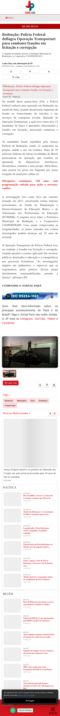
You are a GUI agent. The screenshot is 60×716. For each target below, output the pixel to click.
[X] (49, 71)
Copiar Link (12, 383)
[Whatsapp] (11, 71)
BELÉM (8, 593)
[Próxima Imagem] (54, 352)
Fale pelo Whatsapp (25, 710)
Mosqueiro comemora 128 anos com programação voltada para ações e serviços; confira (30, 184)
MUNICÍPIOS (30, 26)
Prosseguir (30, 701)
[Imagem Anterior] (5, 352)
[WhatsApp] (13, 710)
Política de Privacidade (26, 695)
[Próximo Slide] (54, 413)
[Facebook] (30, 71)
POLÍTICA (9, 487)
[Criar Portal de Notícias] (53, 710)
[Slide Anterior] (50, 413)
